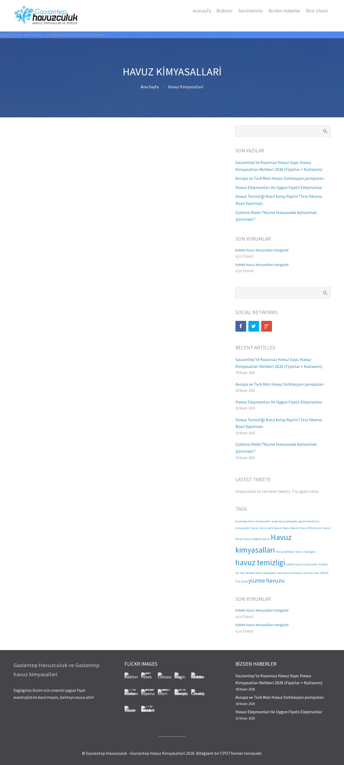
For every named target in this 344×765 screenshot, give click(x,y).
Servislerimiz (250, 11)
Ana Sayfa (150, 86)
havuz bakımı (291, 528)
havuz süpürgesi (305, 551)
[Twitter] (253, 326)
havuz (255, 528)
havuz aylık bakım (271, 528)
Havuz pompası (285, 551)
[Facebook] (240, 326)
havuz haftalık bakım (257, 539)
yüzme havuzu (266, 580)
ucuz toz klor (311, 573)
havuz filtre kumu (311, 528)
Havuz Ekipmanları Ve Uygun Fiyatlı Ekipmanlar (278, 187)
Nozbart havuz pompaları (261, 573)
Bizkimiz (224, 11)
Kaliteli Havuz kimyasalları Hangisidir (262, 250)
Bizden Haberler (284, 11)
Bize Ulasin (317, 11)
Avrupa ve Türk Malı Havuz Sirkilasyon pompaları (279, 178)
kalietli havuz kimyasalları (302, 564)
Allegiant (204, 753)
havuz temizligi (260, 562)
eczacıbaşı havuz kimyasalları (253, 521)
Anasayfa (202, 11)
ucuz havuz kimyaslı (289, 573)
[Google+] (266, 326)
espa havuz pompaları (285, 521)
